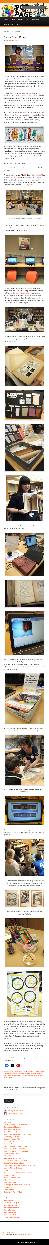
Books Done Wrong (15, 37)
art (34, 1071)
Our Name (35, 19)
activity (30, 1071)
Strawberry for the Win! (12, 1139)
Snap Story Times (10, 1212)
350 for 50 (7, 1156)
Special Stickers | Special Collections (17, 1124)
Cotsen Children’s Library (12, 24)
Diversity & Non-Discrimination (24, 1242)
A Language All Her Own (12, 1158)
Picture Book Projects (11, 1207)
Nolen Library (16, 177)
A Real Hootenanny (10, 1180)
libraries (38, 175)
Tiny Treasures (9, 1141)
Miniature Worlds (10, 1144)
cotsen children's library (21, 1073)
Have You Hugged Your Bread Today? (17, 1151)
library (14, 1076)
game (5, 1076)
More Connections (16, 1071)
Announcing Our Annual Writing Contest (18, 1173)
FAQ (27, 19)
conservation (8, 1073)
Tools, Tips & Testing (11, 1217)
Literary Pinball (9, 1175)
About (13, 19)
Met (25, 175)
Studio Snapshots (10, 1215)
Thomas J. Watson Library (21, 293)
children (42, 1071)
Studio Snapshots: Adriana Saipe (15, 1149)
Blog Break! (8, 1122)
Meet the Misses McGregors (13, 1168)
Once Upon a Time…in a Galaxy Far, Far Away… (21, 1165)
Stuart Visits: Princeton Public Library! (17, 1134)
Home (6, 19)
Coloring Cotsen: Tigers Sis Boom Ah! (17, 1146)
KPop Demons (9, 1189)
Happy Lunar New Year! (12, 1177)
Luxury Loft (8, 1187)
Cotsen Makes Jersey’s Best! (14, 1163)
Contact (20, 19)
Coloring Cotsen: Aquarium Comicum (17, 1185)
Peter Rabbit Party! (10, 1182)
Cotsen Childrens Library (15, 1113)
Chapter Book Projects (12, 1203)
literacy (18, 1076)
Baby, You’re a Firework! (12, 1127)
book (37, 1071)
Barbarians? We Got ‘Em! (13, 1192)
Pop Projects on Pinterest (15, 1110)
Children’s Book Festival (29, 96)
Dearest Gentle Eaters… (12, 1153)
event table (39, 1073)
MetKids (30, 288)
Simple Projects (9, 1210)
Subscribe (9, 1101)
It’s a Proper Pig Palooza (12, 1129)
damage (32, 1073)
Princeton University (38, 1227)
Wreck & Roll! (8, 1170)
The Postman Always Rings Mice (15, 1161)
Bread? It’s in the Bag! (11, 1132)
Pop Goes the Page (8, 1232)
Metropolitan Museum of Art (34, 1076)
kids (9, 1076)
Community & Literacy (11, 1137)
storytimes (29, 185)
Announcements (9, 1200)
